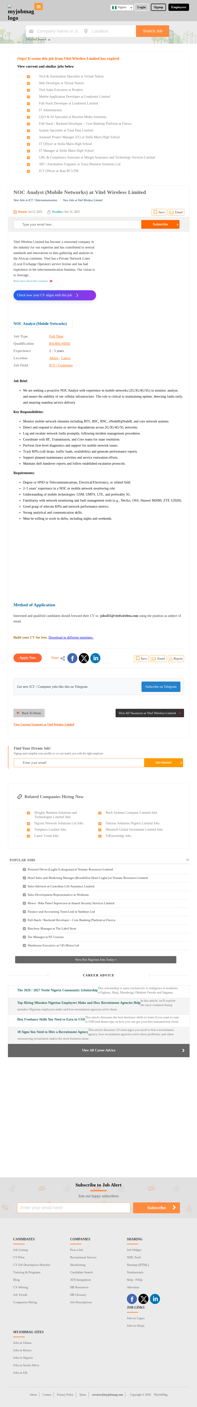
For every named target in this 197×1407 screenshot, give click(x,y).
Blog (16, 1280)
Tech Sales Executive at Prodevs (61, 90)
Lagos (65, 358)
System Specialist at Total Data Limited (66, 130)
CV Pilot (19, 1257)
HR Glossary (78, 1295)
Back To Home (31, 713)
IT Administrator (50, 110)
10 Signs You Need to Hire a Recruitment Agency (52, 1032)
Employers (178, 7)
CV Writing (20, 1287)
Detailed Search (36, 39)
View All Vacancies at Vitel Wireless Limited (147, 713)
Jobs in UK (20, 1372)
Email (179, 212)
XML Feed (134, 1257)
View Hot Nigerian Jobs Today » (96, 959)
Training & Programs (26, 1272)
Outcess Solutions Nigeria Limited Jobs (132, 823)
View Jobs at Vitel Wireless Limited (82, 200)
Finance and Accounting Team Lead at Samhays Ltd (61, 911)
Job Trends (20, 1295)
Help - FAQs (134, 1280)
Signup (158, 7)
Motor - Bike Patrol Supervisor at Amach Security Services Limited (71, 903)
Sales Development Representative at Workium (58, 895)
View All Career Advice (98, 1050)
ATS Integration (80, 1280)
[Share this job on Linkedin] (95, 658)
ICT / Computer (61, 365)
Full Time (56, 336)
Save (162, 212)
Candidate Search (81, 1272)
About (33, 1394)
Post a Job (76, 1250)
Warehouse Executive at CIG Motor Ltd (53, 945)
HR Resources (79, 1287)
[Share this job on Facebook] (72, 658)
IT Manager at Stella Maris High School (66, 150)
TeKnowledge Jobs (118, 836)
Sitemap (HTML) (138, 1265)
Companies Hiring (25, 1302)
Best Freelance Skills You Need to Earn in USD (51, 1019)
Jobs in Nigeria (23, 1357)
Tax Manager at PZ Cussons (46, 937)
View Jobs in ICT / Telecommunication (35, 200)
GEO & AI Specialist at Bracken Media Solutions (72, 117)
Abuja (53, 358)
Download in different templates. (71, 637)
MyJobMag (160, 1394)
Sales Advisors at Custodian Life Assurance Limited (61, 886)
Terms (82, 1394)
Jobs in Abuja (135, 1325)
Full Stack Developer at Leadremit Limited (68, 103)
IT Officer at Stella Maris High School (65, 144)
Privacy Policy (65, 1394)
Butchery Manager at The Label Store (52, 928)
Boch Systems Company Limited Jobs (131, 812)
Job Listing (20, 1250)
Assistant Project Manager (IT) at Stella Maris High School (79, 137)
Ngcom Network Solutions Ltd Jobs (58, 823)
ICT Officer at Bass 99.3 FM (58, 171)
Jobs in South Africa (26, 1365)
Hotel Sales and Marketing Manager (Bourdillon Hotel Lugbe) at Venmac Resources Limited (88, 878)
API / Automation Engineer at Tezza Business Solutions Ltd (79, 164)
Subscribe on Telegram (161, 687)
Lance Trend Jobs (46, 836)
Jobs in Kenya (22, 1350)
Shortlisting (78, 1265)
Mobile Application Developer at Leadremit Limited (74, 96)
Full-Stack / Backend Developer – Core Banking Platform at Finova (85, 123)
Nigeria (122, 7)
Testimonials (135, 1272)
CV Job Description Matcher (31, 1265)
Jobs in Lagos (136, 1318)
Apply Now (27, 658)
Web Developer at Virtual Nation (61, 83)
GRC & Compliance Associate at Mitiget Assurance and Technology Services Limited (97, 157)
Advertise (133, 1287)
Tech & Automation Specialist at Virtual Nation (71, 76)
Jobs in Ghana (22, 1343)
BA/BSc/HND (59, 343)
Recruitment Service (83, 1257)
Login (141, 7)
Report (178, 658)
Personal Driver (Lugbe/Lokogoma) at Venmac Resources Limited (70, 869)
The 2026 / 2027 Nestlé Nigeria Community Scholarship (57, 990)
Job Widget (134, 1250)
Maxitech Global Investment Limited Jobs (134, 829)
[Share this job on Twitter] (84, 658)
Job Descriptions (81, 1302)
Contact (47, 1394)
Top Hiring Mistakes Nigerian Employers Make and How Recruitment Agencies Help (79, 1003)
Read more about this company (30, 280)
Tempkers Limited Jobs (50, 829)
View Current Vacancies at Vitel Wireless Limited (43, 724)
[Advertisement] (143, 273)
